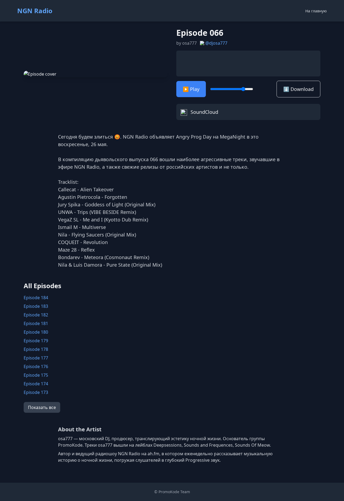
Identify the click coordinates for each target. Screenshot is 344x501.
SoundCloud (203, 112)
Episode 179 (36, 341)
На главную (316, 10)
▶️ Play (191, 89)
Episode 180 (36, 332)
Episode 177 (36, 358)
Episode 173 (36, 392)
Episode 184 (36, 298)
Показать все (42, 407)
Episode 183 (36, 306)
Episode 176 (36, 366)
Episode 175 (36, 375)
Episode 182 (36, 315)
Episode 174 (36, 384)
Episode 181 (36, 323)
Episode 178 (36, 349)
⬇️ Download (298, 89)
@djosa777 (216, 43)
